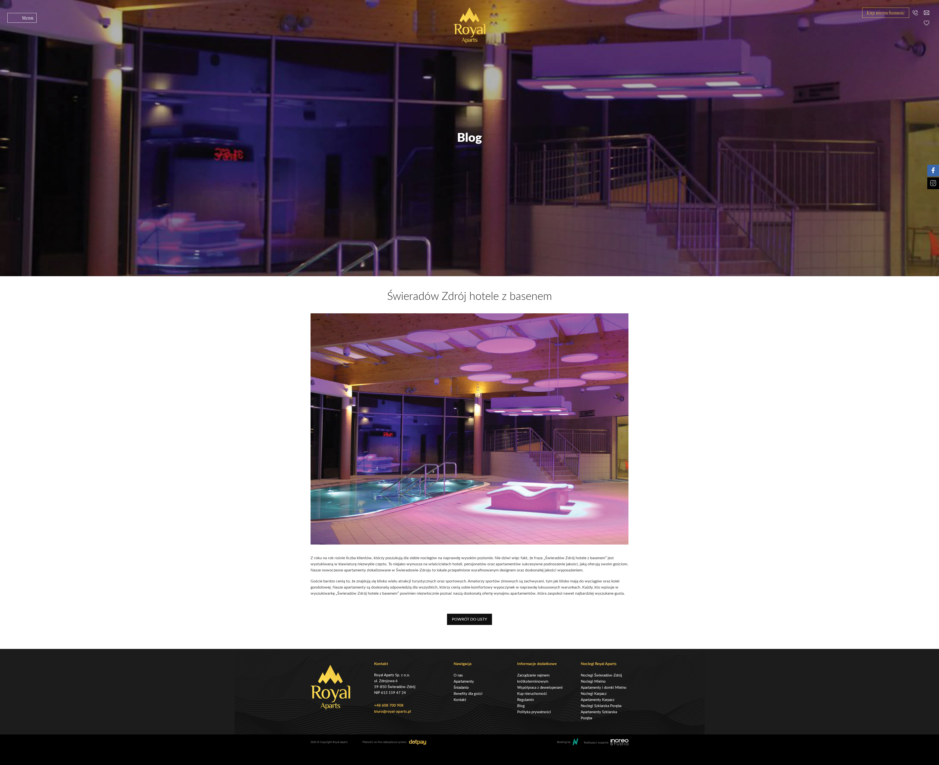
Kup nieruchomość (886, 13)
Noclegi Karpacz (594, 694)
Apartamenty (464, 681)
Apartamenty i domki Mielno (603, 687)
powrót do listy (469, 619)
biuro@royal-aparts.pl (392, 711)
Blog (521, 706)
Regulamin (525, 700)
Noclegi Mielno (593, 681)
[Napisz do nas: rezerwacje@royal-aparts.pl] (926, 13)
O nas (458, 675)
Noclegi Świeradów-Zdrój (601, 675)
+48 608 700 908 (388, 705)
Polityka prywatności (534, 712)
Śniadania (461, 687)
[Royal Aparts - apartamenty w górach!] (469, 25)
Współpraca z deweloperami (540, 687)
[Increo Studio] (619, 742)
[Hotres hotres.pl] (575, 742)
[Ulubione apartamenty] (926, 23)
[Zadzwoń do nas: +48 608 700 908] (915, 13)
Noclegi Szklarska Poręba (601, 706)
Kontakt (460, 700)
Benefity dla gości (468, 694)
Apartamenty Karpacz (598, 700)
